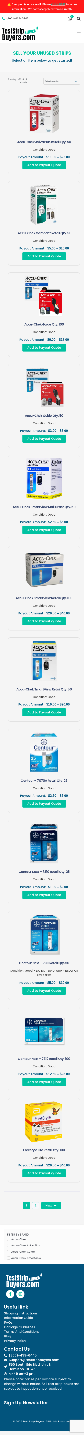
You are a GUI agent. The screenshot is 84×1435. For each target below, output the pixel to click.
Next (48, 1205)
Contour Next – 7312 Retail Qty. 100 (44, 1058)
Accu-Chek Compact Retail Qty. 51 (44, 233)
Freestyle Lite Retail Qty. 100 (44, 1150)
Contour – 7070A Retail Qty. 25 (44, 780)
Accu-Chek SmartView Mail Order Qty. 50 (44, 507)
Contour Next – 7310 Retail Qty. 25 (44, 871)
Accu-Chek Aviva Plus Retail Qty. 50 (44, 142)
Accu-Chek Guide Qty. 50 (44, 415)
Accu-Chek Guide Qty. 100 (44, 324)
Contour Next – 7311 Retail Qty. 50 (44, 963)
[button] (78, 18)
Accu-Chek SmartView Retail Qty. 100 (44, 598)
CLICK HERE (58, 4)
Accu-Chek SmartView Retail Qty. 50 (44, 689)
